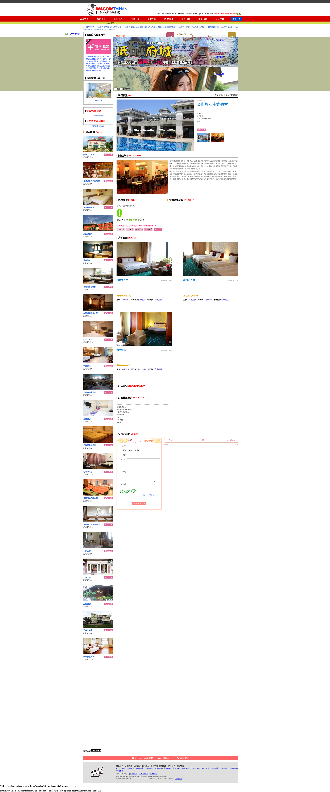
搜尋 (170, 36)
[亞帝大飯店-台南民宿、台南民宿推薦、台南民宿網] (98, 336)
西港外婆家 (98, 100)
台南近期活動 (219, 14)
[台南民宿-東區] (116, 27)
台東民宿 (149, 768)
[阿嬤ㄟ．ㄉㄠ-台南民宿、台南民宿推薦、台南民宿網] (98, 151)
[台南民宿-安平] (89, 27)
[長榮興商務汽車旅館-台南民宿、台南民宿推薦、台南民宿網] (98, 178)
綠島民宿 (139, 768)
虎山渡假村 (87, 234)
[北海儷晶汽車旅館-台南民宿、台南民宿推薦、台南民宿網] (98, 495)
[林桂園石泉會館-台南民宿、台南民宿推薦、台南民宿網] (98, 283)
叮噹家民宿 (87, 472)
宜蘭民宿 (167, 768)
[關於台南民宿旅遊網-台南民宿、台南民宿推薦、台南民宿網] (185, 21)
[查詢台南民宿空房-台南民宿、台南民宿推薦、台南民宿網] (84, 21)
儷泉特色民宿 (88, 657)
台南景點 (145, 766)
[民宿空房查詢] (72, 34)
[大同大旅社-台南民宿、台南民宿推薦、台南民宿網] (98, 548)
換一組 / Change (149, 495)
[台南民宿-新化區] (169, 27)
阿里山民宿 (195, 768)
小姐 (137, 450)
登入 (232, 36)
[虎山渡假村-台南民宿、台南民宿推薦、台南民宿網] (98, 230)
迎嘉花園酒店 (88, 207)
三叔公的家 (87, 630)
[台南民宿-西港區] (212, 27)
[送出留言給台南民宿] (139, 504)
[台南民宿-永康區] (155, 27)
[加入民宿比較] (108, 155)
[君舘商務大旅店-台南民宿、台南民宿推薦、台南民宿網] (98, 389)
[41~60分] (139, 230)
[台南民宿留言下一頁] (235, 445)
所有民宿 (222, 95)
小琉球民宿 (120, 768)
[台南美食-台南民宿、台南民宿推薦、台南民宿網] (135, 21)
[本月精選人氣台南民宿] (98, 97)
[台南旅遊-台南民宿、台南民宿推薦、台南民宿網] (98, 53)
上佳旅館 (87, 604)
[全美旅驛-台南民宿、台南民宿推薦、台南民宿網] (98, 415)
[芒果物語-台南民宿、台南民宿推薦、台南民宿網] (98, 363)
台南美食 (137, 766)
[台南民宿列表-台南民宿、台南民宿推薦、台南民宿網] (118, 21)
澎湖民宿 (214, 768)
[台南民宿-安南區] (226, 27)
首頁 (216, 95)
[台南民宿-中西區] (102, 27)
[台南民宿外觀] (217, 141)
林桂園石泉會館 (89, 287)
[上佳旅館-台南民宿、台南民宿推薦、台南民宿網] (98, 600)
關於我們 (163, 766)
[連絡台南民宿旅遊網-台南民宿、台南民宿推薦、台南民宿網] (202, 21)
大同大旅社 (87, 551)
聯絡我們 (171, 766)
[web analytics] (96, 751)
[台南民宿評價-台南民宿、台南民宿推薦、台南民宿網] (219, 21)
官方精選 (154, 766)
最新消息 (119, 766)
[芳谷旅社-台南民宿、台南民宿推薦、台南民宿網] (98, 257)
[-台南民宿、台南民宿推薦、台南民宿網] (219, 40)
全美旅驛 (87, 419)
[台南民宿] (112, 30)
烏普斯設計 (178, 778)
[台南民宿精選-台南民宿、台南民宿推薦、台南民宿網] (168, 21)
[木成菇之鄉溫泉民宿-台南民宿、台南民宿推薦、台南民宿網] (98, 521)
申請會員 (181, 14)
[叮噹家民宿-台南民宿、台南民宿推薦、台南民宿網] (98, 468)
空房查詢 (119, 771)
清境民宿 (158, 768)
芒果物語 (87, 366)
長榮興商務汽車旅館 (91, 181)
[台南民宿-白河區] (183, 27)
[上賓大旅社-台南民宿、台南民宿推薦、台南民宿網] (98, 574)
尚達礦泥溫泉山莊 (90, 313)
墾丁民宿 (205, 768)
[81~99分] (158, 230)
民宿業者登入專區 (95, 121)
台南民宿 (203, 14)
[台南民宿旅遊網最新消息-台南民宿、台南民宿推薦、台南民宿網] (101, 21)
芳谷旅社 (87, 260)
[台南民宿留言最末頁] (237, 445)
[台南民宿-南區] (129, 27)
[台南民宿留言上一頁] (167, 445)
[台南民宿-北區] (141, 27)
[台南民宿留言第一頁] (165, 445)
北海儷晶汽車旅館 (90, 498)
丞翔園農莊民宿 (89, 445)
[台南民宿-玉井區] (100, 30)
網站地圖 (210, 14)
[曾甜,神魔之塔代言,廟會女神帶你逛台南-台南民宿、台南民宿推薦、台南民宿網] (175, 90)
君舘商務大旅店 (89, 392)
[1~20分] (121, 230)
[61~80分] (148, 230)
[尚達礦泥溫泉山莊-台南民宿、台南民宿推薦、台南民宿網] (98, 310)
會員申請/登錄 (93, 110)
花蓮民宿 (176, 768)
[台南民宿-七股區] (197, 27)
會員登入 (196, 14)
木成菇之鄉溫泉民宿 (91, 525)
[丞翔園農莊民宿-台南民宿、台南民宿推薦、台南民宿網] (98, 442)
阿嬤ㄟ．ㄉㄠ (88, 155)
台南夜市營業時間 (231, 14)
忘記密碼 (188, 14)
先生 (130, 450)
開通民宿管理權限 (98, 126)
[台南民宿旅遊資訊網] (107, 15)
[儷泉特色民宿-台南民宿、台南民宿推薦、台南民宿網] (98, 653)
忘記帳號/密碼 (98, 116)
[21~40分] (130, 230)
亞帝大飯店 (87, 340)
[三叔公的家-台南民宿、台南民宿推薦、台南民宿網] (98, 627)
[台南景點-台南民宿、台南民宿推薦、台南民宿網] (152, 21)
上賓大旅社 (87, 577)
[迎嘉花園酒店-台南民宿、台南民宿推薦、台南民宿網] (98, 204)
